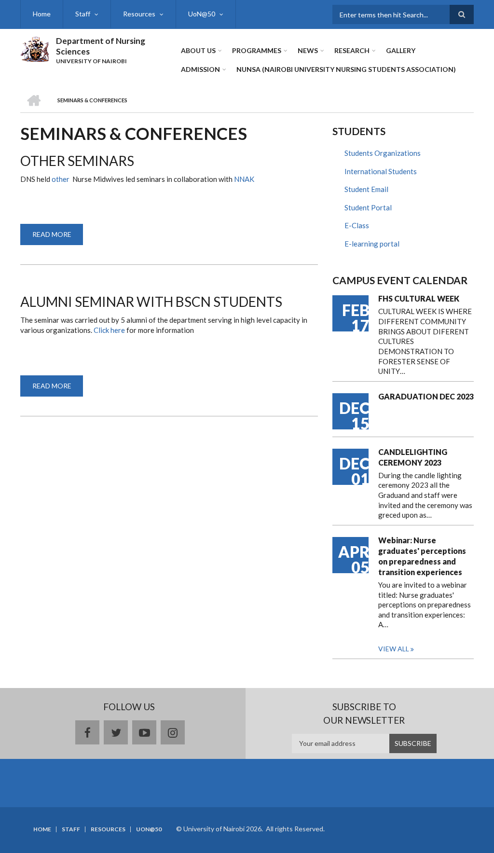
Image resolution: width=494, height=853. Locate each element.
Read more (57, 237)
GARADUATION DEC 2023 (426, 396)
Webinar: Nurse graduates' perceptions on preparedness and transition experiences (422, 556)
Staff (82, 14)
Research (352, 50)
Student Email (366, 189)
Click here (110, 330)
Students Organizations (382, 153)
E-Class (356, 225)
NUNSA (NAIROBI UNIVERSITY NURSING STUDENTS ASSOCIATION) (346, 69)
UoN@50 (201, 14)
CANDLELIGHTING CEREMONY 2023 (412, 457)
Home (42, 14)
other (61, 179)
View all (393, 649)
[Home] (34, 47)
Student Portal (368, 207)
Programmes (256, 50)
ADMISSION (200, 69)
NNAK (244, 179)
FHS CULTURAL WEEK (418, 298)
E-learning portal (371, 243)
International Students (380, 171)
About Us (198, 50)
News (308, 50)
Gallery (400, 50)
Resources (139, 14)
